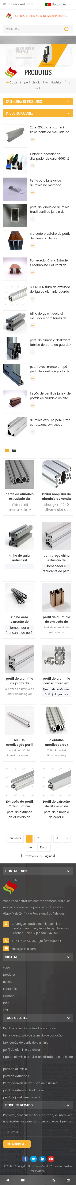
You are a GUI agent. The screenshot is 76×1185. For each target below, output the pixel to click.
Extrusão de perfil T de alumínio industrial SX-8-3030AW (19, 804)
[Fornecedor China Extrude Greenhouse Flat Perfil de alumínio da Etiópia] (15, 269)
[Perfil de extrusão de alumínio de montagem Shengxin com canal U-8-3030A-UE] (56, 782)
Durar (44, 848)
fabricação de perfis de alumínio (25, 1043)
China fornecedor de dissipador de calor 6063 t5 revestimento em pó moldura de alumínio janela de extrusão (50, 156)
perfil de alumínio (15, 1069)
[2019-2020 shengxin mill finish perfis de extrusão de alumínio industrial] (15, 136)
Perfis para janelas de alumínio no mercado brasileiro (45, 183)
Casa (13, 83)
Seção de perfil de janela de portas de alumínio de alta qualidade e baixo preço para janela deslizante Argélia (50, 396)
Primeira (15, 838)
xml (5, 1010)
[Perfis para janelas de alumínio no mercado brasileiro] (15, 189)
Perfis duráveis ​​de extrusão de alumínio (30, 1083)
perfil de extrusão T (16, 1076)
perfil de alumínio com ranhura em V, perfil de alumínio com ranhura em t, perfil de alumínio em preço (56, 681)
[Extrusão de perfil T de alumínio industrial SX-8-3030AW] (19, 782)
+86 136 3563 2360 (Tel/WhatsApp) (36, 941)
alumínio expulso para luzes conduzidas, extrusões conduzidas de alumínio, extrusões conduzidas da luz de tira (50, 422)
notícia (7, 982)
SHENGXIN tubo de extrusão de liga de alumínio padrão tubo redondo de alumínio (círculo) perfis (50, 289)
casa (6, 968)
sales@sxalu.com (21, 4)
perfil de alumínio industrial (42, 83)
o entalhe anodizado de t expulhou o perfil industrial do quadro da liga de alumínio (56, 742)
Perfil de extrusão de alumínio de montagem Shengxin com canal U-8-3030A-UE (57, 804)
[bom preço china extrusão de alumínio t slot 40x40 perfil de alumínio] (56, 536)
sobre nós (10, 989)
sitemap (9, 996)
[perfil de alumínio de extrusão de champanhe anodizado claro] (56, 597)
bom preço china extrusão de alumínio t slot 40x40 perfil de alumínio (56, 558)
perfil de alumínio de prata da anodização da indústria (19, 681)
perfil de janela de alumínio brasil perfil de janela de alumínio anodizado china (49, 209)
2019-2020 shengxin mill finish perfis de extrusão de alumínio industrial (49, 130)
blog (6, 1003)
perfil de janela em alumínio (22, 1097)
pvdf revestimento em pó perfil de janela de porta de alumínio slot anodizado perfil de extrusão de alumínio (51, 369)
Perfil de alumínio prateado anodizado (29, 1028)
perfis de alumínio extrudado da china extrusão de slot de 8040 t (19, 496)
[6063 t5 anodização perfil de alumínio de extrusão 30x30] (19, 720)
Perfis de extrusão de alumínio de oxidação (32, 1036)
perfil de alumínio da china (21, 1050)
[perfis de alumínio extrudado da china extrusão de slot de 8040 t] (19, 474)
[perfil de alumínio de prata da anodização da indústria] (19, 659)
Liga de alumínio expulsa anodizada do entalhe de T (38, 1059)
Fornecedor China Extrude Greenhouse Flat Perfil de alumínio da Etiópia (49, 263)
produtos (9, 975)
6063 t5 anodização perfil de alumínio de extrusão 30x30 (19, 742)
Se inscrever (16, 1144)
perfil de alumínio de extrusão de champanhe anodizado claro (56, 619)
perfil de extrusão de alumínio (23, 1090)
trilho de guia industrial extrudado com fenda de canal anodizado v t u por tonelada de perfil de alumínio (48, 316)
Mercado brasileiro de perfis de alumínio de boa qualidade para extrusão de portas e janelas (50, 236)
